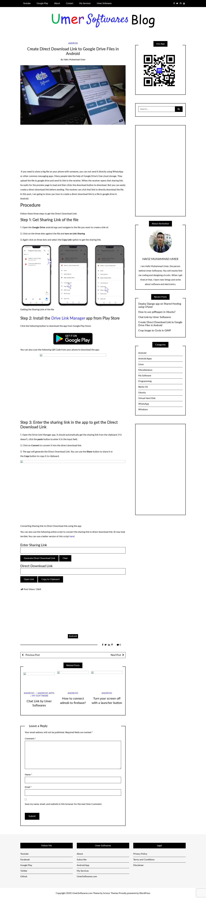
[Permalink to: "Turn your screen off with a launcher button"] (106, 680)
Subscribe (81, 860)
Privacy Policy (140, 854)
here (72, 536)
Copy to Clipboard (50, 579)
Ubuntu (142, 393)
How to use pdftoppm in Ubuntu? (156, 312)
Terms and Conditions (144, 860)
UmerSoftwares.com (87, 876)
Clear (65, 558)
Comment (30, 738)
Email (28, 787)
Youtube (27, 3)
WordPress (144, 893)
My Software (40, 696)
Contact (69, 3)
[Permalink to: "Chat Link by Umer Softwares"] (39, 680)
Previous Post (32, 655)
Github (23, 876)
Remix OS (143, 387)
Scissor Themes (110, 893)
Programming (144, 381)
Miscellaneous (145, 370)
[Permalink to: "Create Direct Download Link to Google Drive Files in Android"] (73, 95)
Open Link (29, 579)
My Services (85, 3)
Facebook (25, 860)
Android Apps (46, 693)
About (57, 3)
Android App (83, 865)
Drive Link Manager (68, 318)
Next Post (116, 655)
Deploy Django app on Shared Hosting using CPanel (159, 305)
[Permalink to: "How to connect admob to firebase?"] (73, 680)
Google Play (42, 3)
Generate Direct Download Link (39, 558)
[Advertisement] (73, 148)
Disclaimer (138, 865)
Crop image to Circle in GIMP (154, 330)
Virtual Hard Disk (146, 398)
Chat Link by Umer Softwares (154, 317)
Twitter (23, 871)
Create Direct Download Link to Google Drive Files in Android (160, 324)
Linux (141, 364)
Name (28, 774)
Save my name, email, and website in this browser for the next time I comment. (63, 804)
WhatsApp (143, 404)
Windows (143, 409)
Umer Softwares (104, 3)
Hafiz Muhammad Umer (74, 60)
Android (73, 43)
